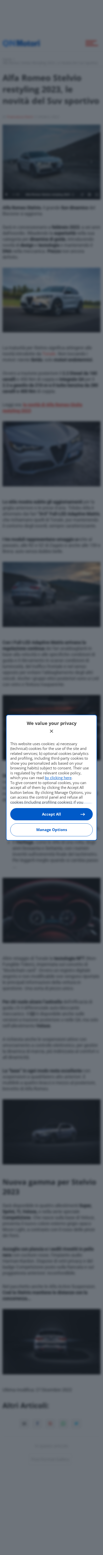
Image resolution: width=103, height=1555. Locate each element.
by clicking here (58, 777)
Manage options (51, 829)
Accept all (51, 814)
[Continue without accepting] (51, 731)
